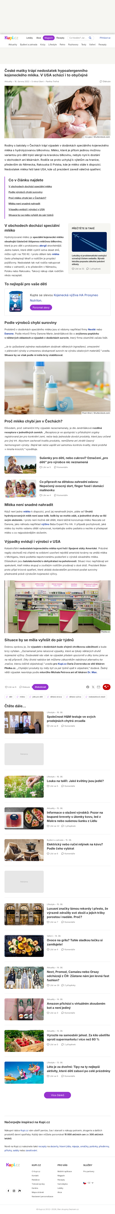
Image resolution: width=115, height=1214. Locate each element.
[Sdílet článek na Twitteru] (93, 687)
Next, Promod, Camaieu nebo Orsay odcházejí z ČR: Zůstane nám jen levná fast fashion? (57, 976)
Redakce (36, 1180)
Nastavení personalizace (42, 1196)
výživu (45, 524)
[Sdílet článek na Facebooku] (88, 687)
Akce (38, 38)
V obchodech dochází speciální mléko (30, 186)
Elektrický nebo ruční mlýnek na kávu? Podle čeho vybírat (57, 848)
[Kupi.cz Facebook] (8, 1191)
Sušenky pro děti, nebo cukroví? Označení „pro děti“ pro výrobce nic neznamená (57, 462)
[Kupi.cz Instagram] (14, 1191)
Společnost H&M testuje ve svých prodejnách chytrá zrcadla (57, 721)
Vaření (50, 936)
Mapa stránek (38, 1192)
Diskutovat (40, 687)
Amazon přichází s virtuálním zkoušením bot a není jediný (57, 1008)
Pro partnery (88, 1171)
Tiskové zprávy (38, 1184)
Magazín (49, 38)
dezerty (54, 1146)
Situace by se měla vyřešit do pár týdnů (31, 215)
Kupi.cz (62, 663)
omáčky (84, 1146)
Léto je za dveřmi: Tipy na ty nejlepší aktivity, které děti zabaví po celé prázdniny (57, 1071)
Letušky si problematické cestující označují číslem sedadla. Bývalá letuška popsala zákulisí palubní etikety (89, 247)
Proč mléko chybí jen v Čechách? (27, 197)
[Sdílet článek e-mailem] (98, 687)
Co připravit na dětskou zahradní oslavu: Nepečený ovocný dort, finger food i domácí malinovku (57, 485)
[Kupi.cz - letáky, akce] (11, 38)
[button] (57, 1095)
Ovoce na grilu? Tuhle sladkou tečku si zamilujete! (57, 944)
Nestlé (92, 329)
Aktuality (8, 81)
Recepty (60, 38)
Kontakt (35, 1175)
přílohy (8, 1150)
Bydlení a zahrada (55, 840)
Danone (9, 333)
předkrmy (104, 1146)
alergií (43, 245)
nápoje (75, 1146)
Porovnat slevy (41, 307)
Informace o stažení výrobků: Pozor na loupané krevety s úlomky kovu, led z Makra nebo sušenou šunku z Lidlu (57, 817)
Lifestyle (51, 712)
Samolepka (63, 1184)
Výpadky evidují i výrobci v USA (27, 209)
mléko (27, 511)
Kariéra (35, 1188)
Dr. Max (92, 672)
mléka (55, 254)
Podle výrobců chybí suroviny (26, 192)
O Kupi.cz (36, 1171)
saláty (16, 1150)
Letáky (29, 38)
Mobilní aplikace (65, 1171)
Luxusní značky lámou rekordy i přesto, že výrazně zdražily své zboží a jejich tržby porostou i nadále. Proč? (57, 913)
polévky (94, 1146)
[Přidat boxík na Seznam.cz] (107, 687)
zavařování (31, 1150)
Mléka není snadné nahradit (24, 203)
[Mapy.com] (19, 1191)
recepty (42, 1146)
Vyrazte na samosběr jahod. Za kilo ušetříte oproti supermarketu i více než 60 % (57, 1039)
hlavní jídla (65, 1146)
